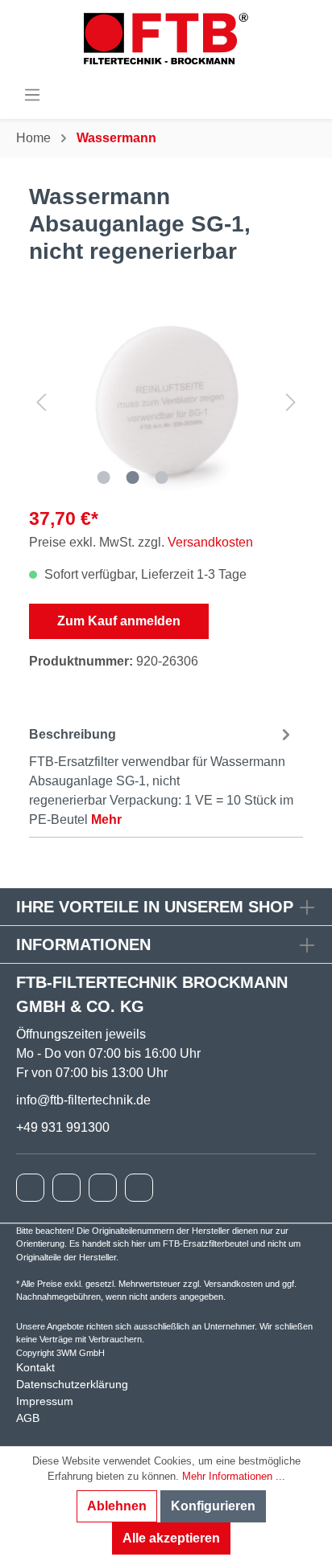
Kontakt (35, 1367)
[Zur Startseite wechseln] (166, 38)
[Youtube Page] (103, 1188)
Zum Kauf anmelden (119, 621)
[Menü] (32, 95)
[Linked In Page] (139, 1188)
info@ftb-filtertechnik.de (83, 1100)
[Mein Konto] (294, 94)
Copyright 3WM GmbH (60, 1353)
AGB (27, 1417)
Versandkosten (210, 542)
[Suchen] (279, 94)
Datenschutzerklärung (72, 1384)
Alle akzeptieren (171, 1538)
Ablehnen (117, 1506)
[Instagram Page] (66, 1188)
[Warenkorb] (308, 94)
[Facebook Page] (30, 1188)
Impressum (44, 1401)
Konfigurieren (213, 1506)
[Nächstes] (291, 401)
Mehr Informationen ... (233, 1476)
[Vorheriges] (41, 401)
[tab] (162, 775)
